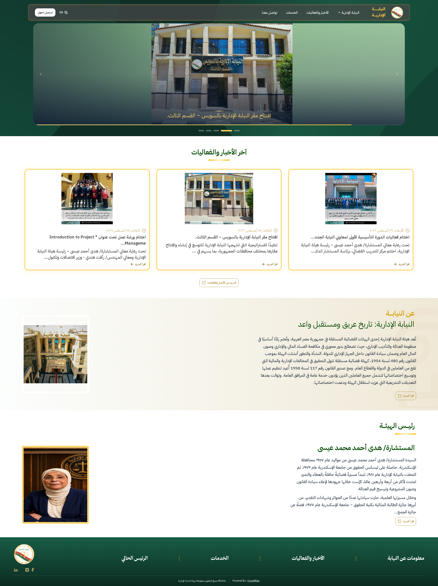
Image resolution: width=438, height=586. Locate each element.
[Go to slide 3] (219, 130)
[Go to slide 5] (201, 130)
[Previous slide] (40, 74)
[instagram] (27, 570)
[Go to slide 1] (237, 130)
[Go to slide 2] (229, 130)
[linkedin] (16, 570)
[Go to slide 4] (208, 130)
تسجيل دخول (45, 12)
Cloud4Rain (253, 581)
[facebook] (33, 570)
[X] (21, 570)
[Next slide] (397, 74)
